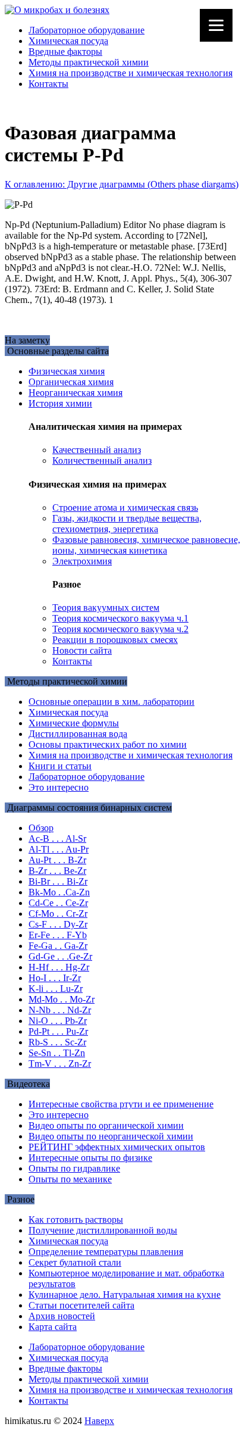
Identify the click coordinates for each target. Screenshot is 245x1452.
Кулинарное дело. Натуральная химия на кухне (125, 1294)
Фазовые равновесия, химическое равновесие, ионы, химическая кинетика (146, 545)
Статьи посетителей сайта (81, 1305)
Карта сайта (53, 1327)
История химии (60, 403)
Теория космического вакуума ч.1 (120, 618)
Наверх (99, 1421)
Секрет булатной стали (75, 1262)
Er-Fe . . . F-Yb (58, 935)
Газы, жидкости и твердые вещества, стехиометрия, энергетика (127, 523)
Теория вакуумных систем (105, 607)
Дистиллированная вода (78, 734)
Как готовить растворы (76, 1219)
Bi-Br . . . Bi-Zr (58, 881)
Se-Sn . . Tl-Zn (57, 1053)
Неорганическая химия (75, 393)
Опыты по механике (70, 1179)
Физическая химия (67, 371)
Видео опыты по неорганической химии (111, 1136)
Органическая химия (71, 382)
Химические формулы (74, 723)
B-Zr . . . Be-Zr (57, 871)
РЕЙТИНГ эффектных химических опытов (117, 1147)
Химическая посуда (68, 41)
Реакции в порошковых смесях (115, 640)
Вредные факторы (65, 51)
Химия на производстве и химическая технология (131, 73)
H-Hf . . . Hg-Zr (59, 967)
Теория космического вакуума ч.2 (120, 629)
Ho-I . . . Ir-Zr (55, 978)
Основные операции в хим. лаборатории (111, 702)
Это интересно (59, 787)
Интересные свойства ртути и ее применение (121, 1104)
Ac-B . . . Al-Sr (57, 838)
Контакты (48, 84)
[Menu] (216, 25)
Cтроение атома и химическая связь (125, 507)
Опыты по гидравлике (74, 1168)
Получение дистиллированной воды (103, 1230)
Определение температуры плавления (106, 1252)
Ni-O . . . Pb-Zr (58, 1021)
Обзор (41, 828)
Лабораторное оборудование (87, 30)
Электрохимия (82, 561)
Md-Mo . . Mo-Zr (62, 999)
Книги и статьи (60, 766)
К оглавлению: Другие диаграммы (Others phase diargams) (121, 184)
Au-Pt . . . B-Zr (57, 860)
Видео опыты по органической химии (106, 1125)
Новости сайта (82, 650)
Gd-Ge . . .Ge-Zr (60, 956)
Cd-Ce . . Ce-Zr (58, 903)
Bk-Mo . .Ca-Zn (59, 892)
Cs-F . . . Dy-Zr (58, 924)
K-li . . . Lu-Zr (56, 988)
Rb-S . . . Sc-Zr (57, 1042)
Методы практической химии (89, 62)
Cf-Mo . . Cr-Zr (58, 913)
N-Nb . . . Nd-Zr (60, 1010)
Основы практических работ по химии (108, 744)
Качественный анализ (96, 450)
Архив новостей (62, 1316)
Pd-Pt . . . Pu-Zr (58, 1031)
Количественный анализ (102, 460)
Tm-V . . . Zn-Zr (60, 1063)
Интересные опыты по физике (90, 1158)
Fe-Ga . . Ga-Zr (58, 946)
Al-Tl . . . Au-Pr (59, 849)
